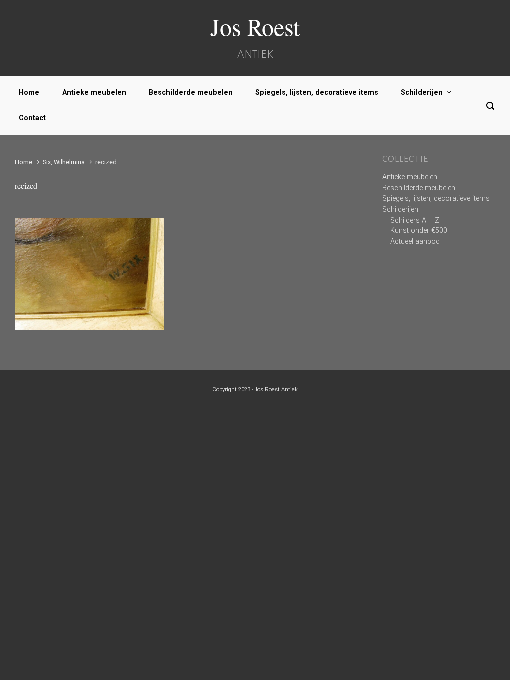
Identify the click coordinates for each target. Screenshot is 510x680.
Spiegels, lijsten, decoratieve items (316, 92)
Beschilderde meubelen (191, 92)
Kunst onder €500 (418, 231)
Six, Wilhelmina (64, 162)
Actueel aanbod (415, 241)
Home (29, 92)
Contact (32, 118)
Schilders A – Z (414, 220)
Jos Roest (255, 26)
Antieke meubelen (94, 92)
